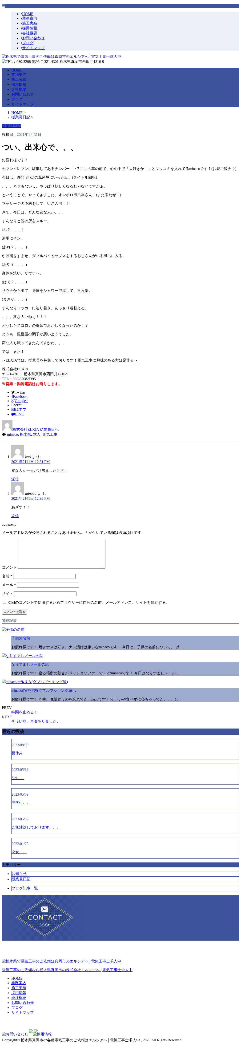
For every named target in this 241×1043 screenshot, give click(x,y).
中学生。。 (21, 803)
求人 (36, 434)
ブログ (27, 43)
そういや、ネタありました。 (35, 721)
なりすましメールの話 (30, 664)
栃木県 (25, 434)
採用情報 (29, 28)
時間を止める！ (24, 712)
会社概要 (29, 33)
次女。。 (19, 852)
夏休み (17, 753)
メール (9, 585)
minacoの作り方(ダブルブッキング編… (43, 691)
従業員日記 (49, 429)
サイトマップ (33, 48)
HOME (27, 14)
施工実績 (29, 23)
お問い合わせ (33, 38)
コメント (9, 567)
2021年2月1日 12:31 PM (30, 462)
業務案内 (29, 18)
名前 (7, 576)
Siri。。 (18, 778)
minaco (12, 434)
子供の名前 (20, 638)
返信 (15, 479)
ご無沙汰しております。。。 (36, 827)
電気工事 (49, 434)
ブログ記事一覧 (25, 888)
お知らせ (19, 874)
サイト (7, 594)
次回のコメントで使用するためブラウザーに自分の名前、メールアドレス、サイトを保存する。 (88, 602)
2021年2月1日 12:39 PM (30, 498)
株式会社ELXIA (25, 429)
